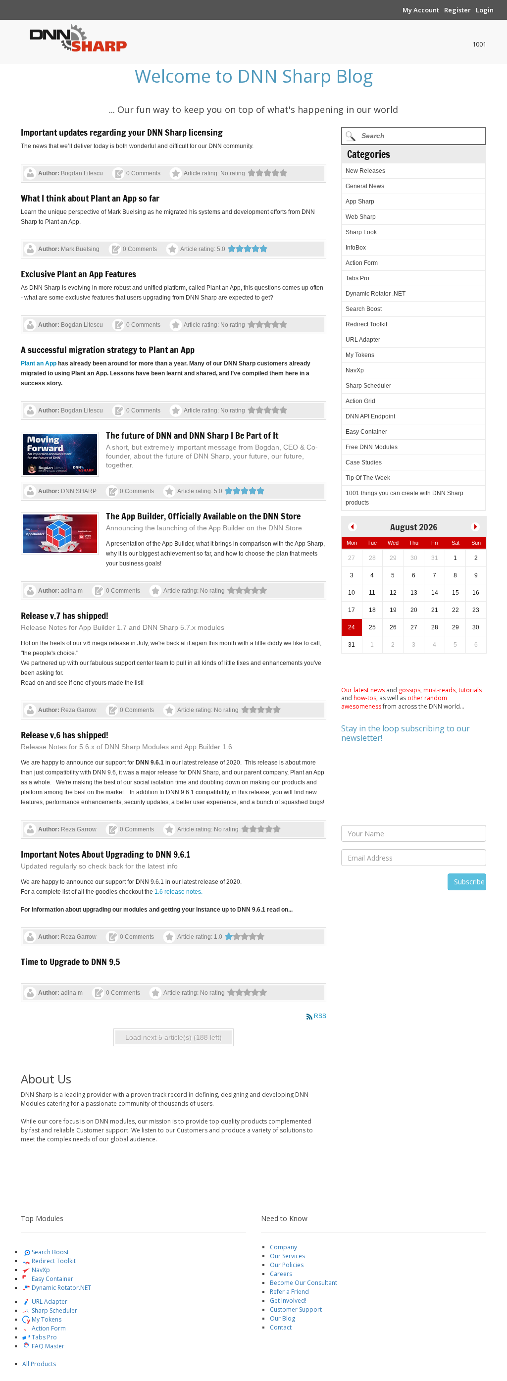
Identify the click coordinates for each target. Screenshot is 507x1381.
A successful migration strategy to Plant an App (108, 349)
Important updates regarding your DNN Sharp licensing (122, 132)
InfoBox (356, 247)
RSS (320, 1016)
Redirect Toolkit (366, 324)
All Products (39, 1364)
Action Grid (360, 401)
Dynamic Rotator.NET (60, 1287)
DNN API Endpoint (370, 416)
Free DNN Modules (372, 447)
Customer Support (296, 1309)
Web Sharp (361, 216)
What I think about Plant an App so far (90, 198)
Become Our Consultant (303, 1283)
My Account (421, 9)
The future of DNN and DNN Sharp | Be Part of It (192, 435)
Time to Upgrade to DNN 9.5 (70, 961)
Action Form (362, 262)
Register (457, 9)
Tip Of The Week (368, 477)
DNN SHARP (79, 491)
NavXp (355, 370)
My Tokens (360, 355)
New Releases (365, 170)
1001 (479, 44)
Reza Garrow (79, 710)
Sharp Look (361, 232)
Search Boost (364, 309)
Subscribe (469, 881)
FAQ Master (47, 1346)
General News (365, 186)
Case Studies (364, 462)
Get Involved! (288, 1300)
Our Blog (282, 1318)
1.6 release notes (177, 891)
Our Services (287, 1256)
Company (283, 1247)
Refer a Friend (289, 1291)
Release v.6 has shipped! (64, 734)
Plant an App (38, 363)
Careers (281, 1274)
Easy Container (366, 431)
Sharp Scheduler (368, 385)
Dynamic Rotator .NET (376, 293)
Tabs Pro (357, 278)
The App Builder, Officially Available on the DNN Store (203, 516)
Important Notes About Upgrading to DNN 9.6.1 (105, 854)
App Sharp (360, 201)
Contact (281, 1327)
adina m (72, 590)
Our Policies (287, 1265)
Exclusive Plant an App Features (78, 273)
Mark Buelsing (80, 249)
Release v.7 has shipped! (64, 615)
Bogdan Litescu (82, 173)
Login (485, 9)
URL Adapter (363, 339)
